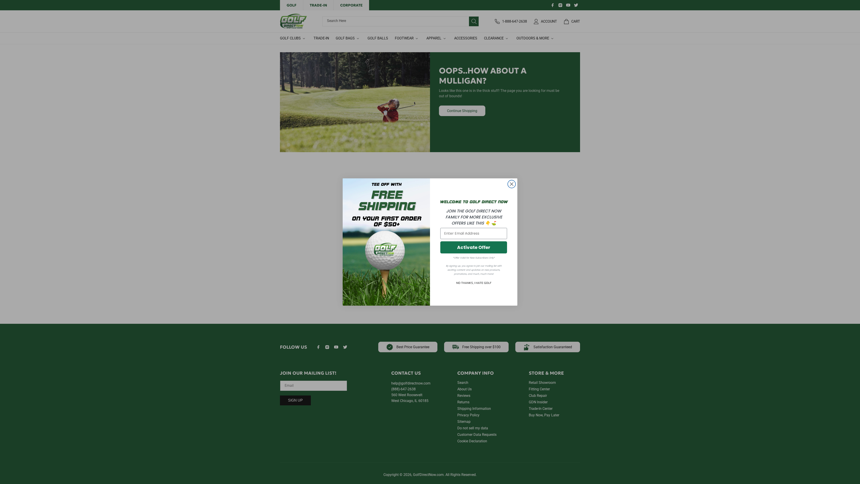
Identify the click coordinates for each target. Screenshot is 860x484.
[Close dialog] (512, 184)
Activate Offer (473, 247)
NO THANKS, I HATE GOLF (473, 283)
